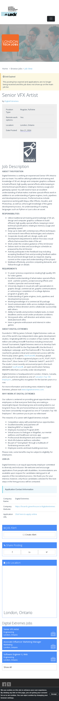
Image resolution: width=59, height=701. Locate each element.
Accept (54, 694)
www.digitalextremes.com (32, 389)
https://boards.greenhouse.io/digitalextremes (35, 506)
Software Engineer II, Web (16, 657)
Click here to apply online (26, 514)
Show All (8, 667)
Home (5, 68)
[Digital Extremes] (29, 152)
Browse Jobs (16, 68)
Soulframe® (17, 367)
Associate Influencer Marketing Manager (22, 644)
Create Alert (30, 534)
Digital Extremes (12, 101)
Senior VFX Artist (11, 632)
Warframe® (29, 355)
